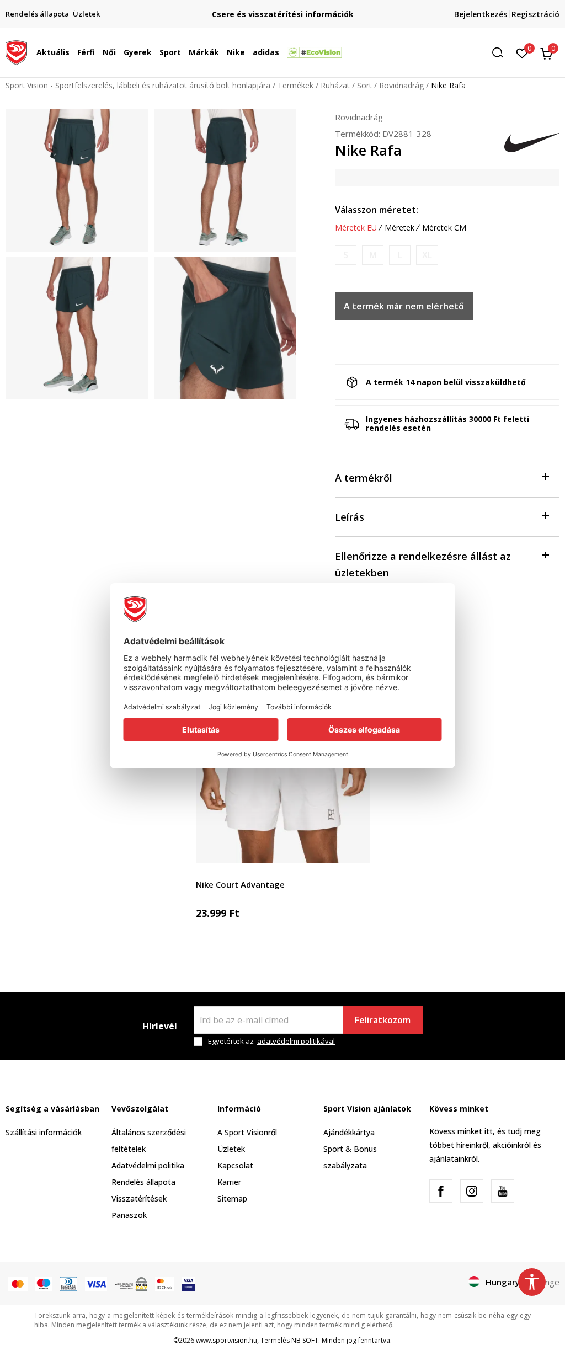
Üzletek (231, 1149)
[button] (72, 52)
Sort (364, 85)
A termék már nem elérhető (404, 306)
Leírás (349, 517)
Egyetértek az (271, 1041)
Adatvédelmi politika (147, 1165)
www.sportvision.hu (226, 1340)
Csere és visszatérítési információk (283, 14)
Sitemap (232, 1198)
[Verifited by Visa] (188, 1283)
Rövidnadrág (401, 85)
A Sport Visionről (247, 1132)
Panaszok (129, 1215)
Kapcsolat (235, 1165)
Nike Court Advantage (240, 884)
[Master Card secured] (164, 1283)
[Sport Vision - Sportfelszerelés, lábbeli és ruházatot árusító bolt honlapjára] (16, 51)
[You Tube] (503, 1191)
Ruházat (335, 85)
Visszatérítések (139, 1198)
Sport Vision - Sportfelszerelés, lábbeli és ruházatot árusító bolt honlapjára (138, 85)
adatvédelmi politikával (296, 1041)
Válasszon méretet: (376, 210)
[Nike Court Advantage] (283, 776)
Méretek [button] (399, 227)
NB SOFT (304, 1340)
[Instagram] (472, 1191)
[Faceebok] (441, 1191)
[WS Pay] (131, 1283)
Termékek (295, 85)
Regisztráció (535, 14)
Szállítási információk (44, 1132)
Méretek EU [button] (356, 227)
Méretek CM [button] (444, 227)
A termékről (363, 477)
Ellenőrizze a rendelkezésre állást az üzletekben (423, 564)
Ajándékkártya (349, 1132)
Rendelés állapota (143, 1182)
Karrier (229, 1182)
